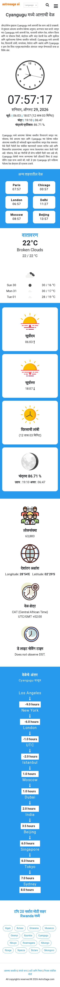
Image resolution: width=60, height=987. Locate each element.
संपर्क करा (23, 970)
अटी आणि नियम (35, 970)
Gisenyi (14, 935)
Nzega (8, 950)
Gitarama (34, 928)
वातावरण (30, 235)
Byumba (28, 935)
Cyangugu (43, 935)
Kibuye (13, 942)
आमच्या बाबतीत (10, 970)
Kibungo (45, 942)
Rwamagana (29, 942)
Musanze (49, 928)
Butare (20, 928)
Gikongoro (49, 950)
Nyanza (21, 950)
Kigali (7, 928)
